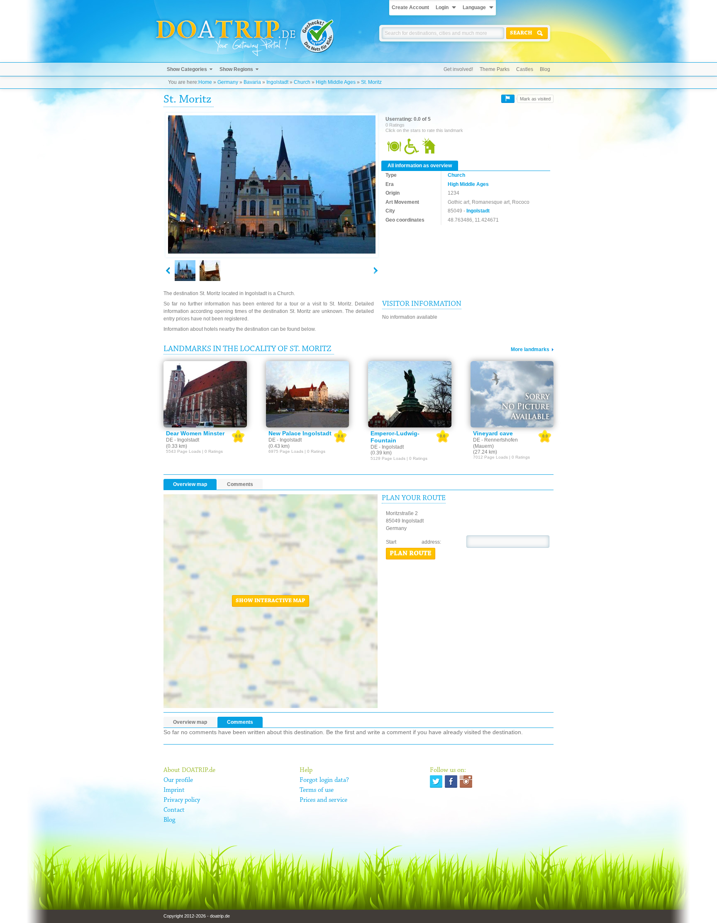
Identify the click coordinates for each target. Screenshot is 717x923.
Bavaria (252, 82)
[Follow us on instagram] (466, 781)
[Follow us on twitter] (436, 781)
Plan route (411, 553)
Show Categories (187, 69)
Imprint (174, 790)
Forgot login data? (324, 780)
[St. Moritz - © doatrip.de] (272, 185)
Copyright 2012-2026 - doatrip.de (196, 915)
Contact (174, 810)
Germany (227, 82)
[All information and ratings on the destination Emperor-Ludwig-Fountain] (409, 394)
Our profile (178, 780)
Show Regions (236, 69)
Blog (545, 69)
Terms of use (317, 790)
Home (205, 82)
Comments (240, 484)
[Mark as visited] (508, 99)
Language (474, 7)
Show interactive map (270, 601)
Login (442, 7)
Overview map (190, 484)
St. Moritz (371, 82)
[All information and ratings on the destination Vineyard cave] (512, 394)
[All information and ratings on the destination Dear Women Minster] (205, 394)
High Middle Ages (336, 82)
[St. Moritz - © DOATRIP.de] (210, 270)
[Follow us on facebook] (451, 781)
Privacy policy (181, 800)
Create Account (410, 7)
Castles (524, 69)
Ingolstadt (277, 82)
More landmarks (530, 349)
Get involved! (458, 69)
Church (302, 82)
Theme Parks (495, 69)
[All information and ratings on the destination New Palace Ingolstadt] (307, 394)
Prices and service (323, 800)
